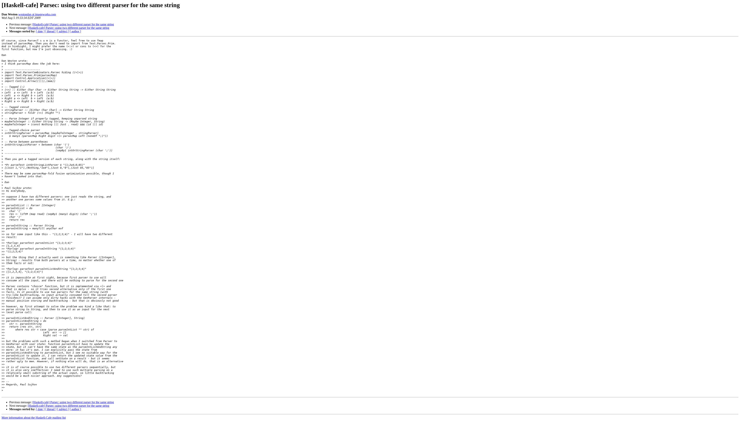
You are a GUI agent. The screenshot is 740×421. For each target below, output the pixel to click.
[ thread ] (50, 31)
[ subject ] (63, 31)
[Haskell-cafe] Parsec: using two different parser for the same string (73, 24)
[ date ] (40, 31)
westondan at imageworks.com (37, 14)
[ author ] (75, 31)
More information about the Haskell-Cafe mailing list (34, 417)
